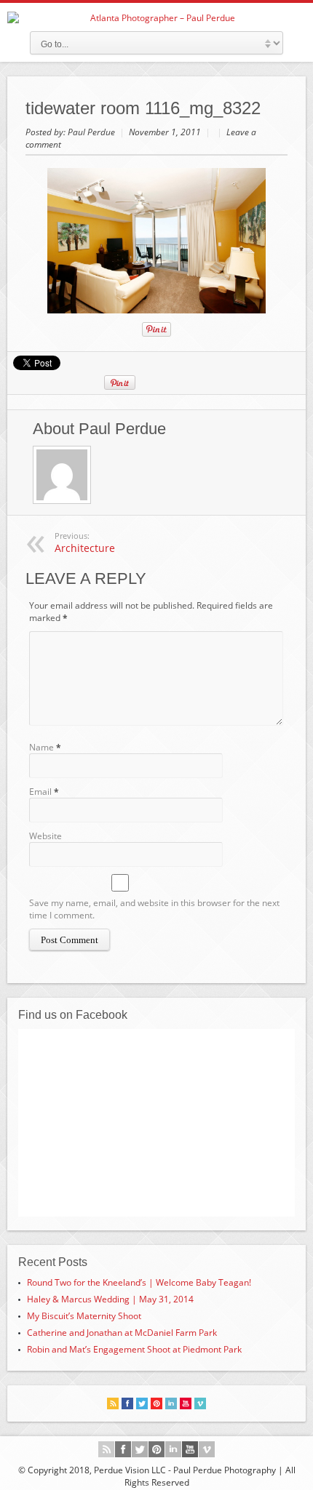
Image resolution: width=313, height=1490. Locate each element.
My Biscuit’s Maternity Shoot (84, 1316)
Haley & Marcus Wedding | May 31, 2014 (110, 1299)
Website (45, 836)
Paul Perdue (92, 132)
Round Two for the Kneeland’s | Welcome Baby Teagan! (139, 1282)
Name (41, 747)
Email (40, 791)
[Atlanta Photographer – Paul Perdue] (156, 18)
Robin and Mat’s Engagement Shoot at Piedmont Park (134, 1349)
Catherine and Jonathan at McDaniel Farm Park (122, 1332)
